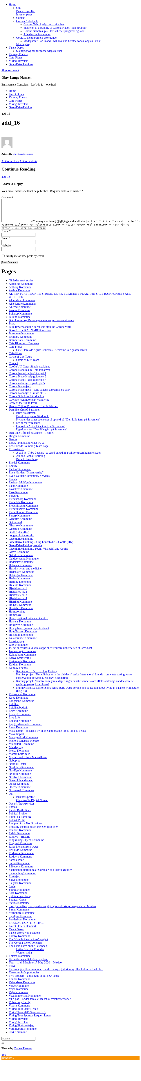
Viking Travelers (18, 60)
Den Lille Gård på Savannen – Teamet (31, 432)
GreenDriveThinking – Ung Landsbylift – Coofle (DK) (41, 542)
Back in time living (27, 459)
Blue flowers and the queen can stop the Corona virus (40, 326)
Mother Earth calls (19, 753)
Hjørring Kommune (20, 601)
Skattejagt (14, 876)
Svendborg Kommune (22, 912)
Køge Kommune (18, 697)
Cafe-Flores (15, 57)
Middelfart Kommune (21, 743)
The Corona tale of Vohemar (25, 942)
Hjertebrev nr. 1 (18, 588)
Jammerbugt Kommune (22, 651)
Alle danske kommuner (37, 34)
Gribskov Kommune (21, 555)
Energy (13, 465)
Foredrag (14, 495)
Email (5, 238)
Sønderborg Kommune (22, 919)
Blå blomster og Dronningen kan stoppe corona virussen (41, 320)
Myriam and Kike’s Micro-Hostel (28, 757)
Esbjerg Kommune (20, 469)
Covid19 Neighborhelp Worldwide (36, 37)
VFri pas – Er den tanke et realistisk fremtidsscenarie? (40, 998)
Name (6, 231)
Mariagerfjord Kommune (23, 737)
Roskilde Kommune (20, 849)
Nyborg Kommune (20, 773)
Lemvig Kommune (20, 714)
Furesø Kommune (19, 515)
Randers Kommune (20, 830)
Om (18, 7)
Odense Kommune (20, 787)
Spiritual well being (20, 896)
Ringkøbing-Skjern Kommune (26, 840)
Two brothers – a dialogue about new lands (34, 975)
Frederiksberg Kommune (23, 505)
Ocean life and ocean (21, 780)
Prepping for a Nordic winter (25, 823)
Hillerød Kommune (20, 585)
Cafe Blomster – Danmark (24, 343)
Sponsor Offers (17, 899)
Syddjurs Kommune (20, 916)
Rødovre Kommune (20, 856)
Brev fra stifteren (26, 412)
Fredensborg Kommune (22, 498)
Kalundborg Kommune (22, 654)
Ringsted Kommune (20, 843)
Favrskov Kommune (21, 489)
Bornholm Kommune (21, 333)
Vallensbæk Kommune (22, 982)
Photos (13, 806)
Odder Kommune (19, 783)
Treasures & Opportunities (24, 972)
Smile (12, 886)
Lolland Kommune (20, 720)
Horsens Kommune (20, 621)
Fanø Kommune (18, 485)
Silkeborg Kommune (21, 866)
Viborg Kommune (19, 1005)
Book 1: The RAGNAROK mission (30, 330)
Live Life (14, 717)
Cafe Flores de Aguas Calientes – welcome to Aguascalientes (51, 350)
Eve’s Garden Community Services (29, 475)
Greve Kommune (19, 551)
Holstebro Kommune (21, 608)
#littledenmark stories (21, 280)
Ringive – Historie (19, 836)
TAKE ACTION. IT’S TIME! (26, 922)
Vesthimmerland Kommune (25, 995)
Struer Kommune (19, 909)
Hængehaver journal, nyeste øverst (29, 628)
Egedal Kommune (19, 462)
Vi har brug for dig (19, 1002)
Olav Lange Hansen (16, 77)
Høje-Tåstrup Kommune (23, 631)
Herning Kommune (20, 581)
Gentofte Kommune (20, 518)
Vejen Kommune (18, 989)
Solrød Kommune (19, 889)
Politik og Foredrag (20, 816)
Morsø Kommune (19, 750)
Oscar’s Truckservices (21, 803)
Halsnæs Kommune (20, 565)
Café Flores (15, 346)
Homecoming (17, 611)
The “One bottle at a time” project (28, 939)
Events (13, 479)
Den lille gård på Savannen (24, 409)
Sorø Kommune (18, 892)
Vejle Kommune (18, 992)
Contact (20, 17)
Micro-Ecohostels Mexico (24, 740)
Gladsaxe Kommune (21, 525)
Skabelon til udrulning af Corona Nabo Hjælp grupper (55, 27)
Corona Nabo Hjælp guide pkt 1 (27, 373)
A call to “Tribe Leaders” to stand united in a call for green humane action (58, 452)
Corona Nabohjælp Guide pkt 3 (27, 393)
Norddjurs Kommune (21, 767)
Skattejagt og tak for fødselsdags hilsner (39, 50)
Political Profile (18, 813)
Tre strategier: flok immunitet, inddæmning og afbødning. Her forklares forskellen (56, 969)
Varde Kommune (19, 985)
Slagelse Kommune (20, 883)
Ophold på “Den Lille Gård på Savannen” (40, 426)
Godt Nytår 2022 (19, 532)
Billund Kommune (19, 316)
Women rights (24, 952)
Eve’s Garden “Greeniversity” (26, 472)
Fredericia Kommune (21, 502)
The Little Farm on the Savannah (28, 945)
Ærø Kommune (18, 1032)
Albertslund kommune (22, 300)
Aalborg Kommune (20, 287)
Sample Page (16, 859)
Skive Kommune (18, 879)
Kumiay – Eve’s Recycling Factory (36, 671)
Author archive (10, 161)
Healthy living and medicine (25, 568)
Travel (12, 965)
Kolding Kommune (20, 664)
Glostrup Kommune (20, 528)
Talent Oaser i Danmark (23, 926)
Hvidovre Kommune (21, 624)
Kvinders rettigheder (28, 422)
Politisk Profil (17, 820)
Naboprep (14, 760)
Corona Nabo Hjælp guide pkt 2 (27, 376)
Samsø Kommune (19, 863)
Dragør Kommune (19, 436)
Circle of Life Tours (20, 356)
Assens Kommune (19, 310)
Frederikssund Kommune (23, 512)
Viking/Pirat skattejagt (21, 1025)
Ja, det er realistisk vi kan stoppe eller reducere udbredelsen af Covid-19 (50, 647)
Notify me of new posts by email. (25, 256)
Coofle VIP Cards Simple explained (29, 366)
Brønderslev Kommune (22, 340)
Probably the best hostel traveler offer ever (33, 826)
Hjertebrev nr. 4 (18, 598)
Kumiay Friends (18, 54)
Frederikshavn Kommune (23, 508)
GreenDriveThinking (21, 64)
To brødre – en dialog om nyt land (28, 959)
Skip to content (10, 70)
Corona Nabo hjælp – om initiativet (44, 24)
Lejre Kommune (18, 710)
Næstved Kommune (20, 777)
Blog (12, 323)
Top (3, 1054)
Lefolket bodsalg (18, 707)
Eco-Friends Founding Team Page (28, 446)
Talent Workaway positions (24, 932)
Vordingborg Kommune (23, 1028)
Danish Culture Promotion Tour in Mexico (33, 406)
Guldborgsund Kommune (24, 558)
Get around (15, 522)
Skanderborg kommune (22, 873)
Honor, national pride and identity (28, 618)
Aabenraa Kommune (21, 283)
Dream (13, 439)
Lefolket (14, 704)
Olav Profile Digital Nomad (32, 800)
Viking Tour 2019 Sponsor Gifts (27, 1012)
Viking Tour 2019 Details (23, 1008)
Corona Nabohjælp (27, 21)
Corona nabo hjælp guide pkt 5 (27, 383)
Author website (28, 161)
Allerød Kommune (20, 306)
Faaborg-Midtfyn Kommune (25, 482)
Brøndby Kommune (20, 336)
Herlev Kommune (19, 578)
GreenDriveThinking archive (25, 545)
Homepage (15, 614)
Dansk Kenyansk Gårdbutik (32, 416)
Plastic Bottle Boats (20, 810)
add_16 (5, 176)
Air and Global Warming (30, 455)
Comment (7, 197)
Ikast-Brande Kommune (23, 638)
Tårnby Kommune (19, 936)
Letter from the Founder (30, 949)
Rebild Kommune (19, 833)
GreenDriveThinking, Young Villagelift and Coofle (38, 548)
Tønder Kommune (19, 979)
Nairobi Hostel (17, 763)
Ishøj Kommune (18, 644)
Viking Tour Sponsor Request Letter (30, 1015)
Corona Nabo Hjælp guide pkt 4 (27, 379)
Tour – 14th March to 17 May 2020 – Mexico (35, 962)
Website (6, 245)
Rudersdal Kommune (21, 853)
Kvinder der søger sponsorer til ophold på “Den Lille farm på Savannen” (58, 419)
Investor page (24, 14)
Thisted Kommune (19, 955)
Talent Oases (16, 47)
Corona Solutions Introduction (26, 396)
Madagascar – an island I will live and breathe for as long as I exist (62, 40)
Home (12, 4)
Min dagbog (23, 44)
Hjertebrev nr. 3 (18, 595)
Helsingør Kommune (21, 575)
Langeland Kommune (21, 700)
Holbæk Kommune (20, 604)
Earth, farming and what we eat (27, 442)
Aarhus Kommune (19, 290)
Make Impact (16, 734)
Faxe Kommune (18, 492)
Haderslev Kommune (21, 561)
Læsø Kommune (18, 727)
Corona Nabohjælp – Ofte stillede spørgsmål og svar (54, 31)
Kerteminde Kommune (22, 661)
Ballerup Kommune (20, 313)
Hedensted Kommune (21, 571)
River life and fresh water (23, 846)
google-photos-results (21, 535)
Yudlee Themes (23, 1048)
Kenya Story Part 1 (20, 657)
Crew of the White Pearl (23, 402)
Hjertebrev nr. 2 (18, 591)
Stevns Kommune (19, 902)
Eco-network (16, 449)
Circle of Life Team (27, 359)
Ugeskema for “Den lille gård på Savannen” (41, 429)
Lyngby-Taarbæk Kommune (25, 724)
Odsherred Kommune (21, 790)
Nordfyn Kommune (20, 770)
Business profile (25, 11)
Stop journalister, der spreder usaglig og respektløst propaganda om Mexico (52, 906)
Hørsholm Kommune (21, 634)
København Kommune (22, 694)
